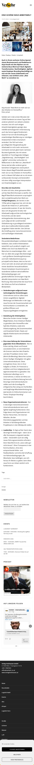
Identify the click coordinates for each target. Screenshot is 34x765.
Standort (4, 739)
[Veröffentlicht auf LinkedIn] (28, 611)
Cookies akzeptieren (17, 749)
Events (4, 697)
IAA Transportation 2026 (13, 549)
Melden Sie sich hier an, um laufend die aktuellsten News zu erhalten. (16, 505)
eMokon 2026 (9, 539)
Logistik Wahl (6, 692)
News (3, 683)
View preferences (17, 760)
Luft (3, 735)
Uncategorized (14, 19)
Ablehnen (17, 754)
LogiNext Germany (11, 529)
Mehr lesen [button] (8, 619)
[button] (3, 626)
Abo (3, 702)
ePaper (4, 706)
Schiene (4, 725)
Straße (4, 721)
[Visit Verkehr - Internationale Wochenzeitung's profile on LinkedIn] (7, 610)
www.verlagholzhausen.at (10, 672)
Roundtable (5, 688)
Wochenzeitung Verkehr (11, 595)
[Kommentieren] (9, 640)
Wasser (4, 730)
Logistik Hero (6, 711)
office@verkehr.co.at (8, 670)
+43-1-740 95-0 (6, 668)
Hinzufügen (9, 514)
